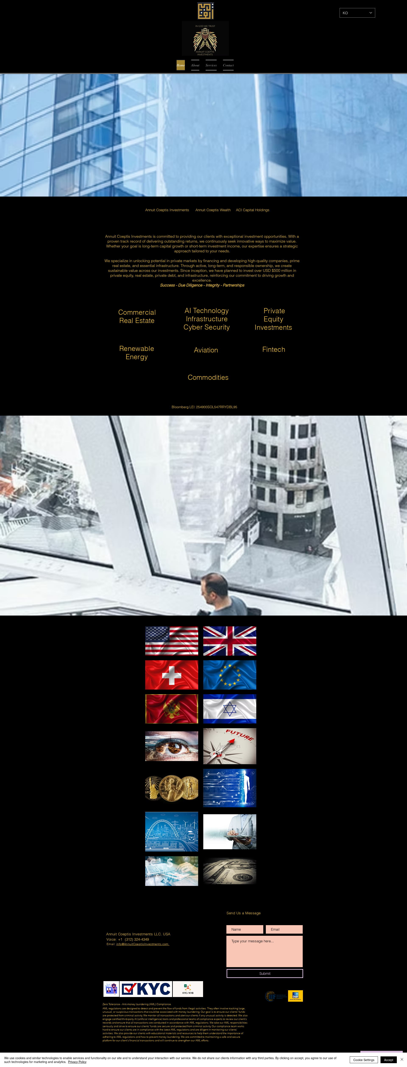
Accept (388, 1060)
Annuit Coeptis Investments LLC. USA (138, 934)
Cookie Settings (363, 1060)
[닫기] (401, 1060)
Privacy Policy (77, 1062)
